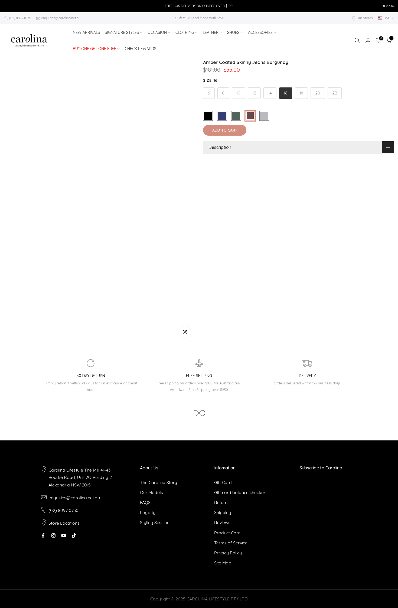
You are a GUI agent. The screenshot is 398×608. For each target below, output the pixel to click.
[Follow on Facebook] (43, 535)
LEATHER (210, 32)
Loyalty (147, 512)
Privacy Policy (228, 552)
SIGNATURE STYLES (122, 32)
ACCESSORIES (260, 32)
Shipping (222, 512)
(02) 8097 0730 (20, 18)
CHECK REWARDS (140, 48)
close (10, 6)
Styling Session (154, 522)
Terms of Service (230, 542)
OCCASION (157, 32)
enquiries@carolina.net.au (60, 18)
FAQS (145, 502)
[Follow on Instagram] (53, 535)
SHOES (233, 32)
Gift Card (223, 482)
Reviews (222, 522)
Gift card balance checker (239, 492)
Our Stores (365, 18)
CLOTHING (184, 32)
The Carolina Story (158, 482)
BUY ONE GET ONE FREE (94, 48)
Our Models (151, 492)
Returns (222, 502)
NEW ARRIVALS (86, 32)
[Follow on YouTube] (63, 535)
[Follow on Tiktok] (73, 535)
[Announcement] (199, 6)
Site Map (222, 562)
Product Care (227, 532)
